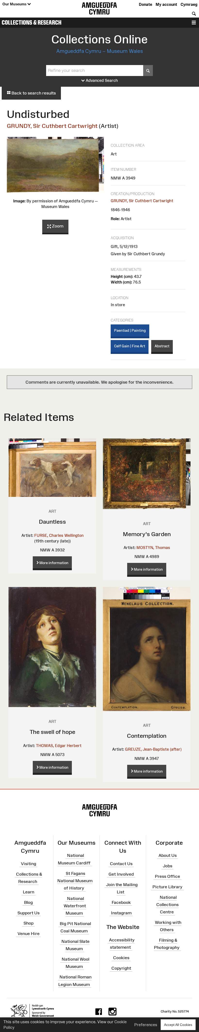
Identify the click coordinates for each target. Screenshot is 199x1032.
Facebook (121, 902)
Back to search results (33, 93)
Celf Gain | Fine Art (129, 346)
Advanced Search (101, 80)
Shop (28, 923)
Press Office (167, 876)
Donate (145, 4)
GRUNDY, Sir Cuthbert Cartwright (52, 126)
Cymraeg (189, 4)
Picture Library (167, 886)
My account (166, 4)
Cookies (121, 957)
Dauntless (52, 521)
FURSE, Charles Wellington (58, 535)
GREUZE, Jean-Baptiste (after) (153, 749)
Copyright (121, 968)
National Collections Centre (167, 904)
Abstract (162, 346)
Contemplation (146, 735)
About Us (167, 855)
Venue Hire (28, 933)
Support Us (28, 912)
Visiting (28, 863)
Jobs (167, 865)
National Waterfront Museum (75, 906)
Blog (28, 902)
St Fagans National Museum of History (74, 880)
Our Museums (14, 4)
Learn (28, 892)
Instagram (121, 912)
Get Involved (121, 874)
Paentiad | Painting (130, 330)
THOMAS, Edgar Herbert (59, 745)
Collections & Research (31, 22)
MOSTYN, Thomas (153, 547)
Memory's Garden (147, 534)
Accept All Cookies (178, 1025)
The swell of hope (52, 732)
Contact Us (121, 863)
